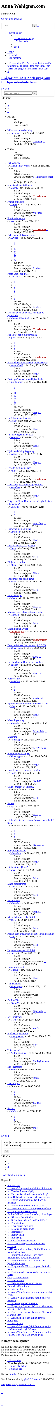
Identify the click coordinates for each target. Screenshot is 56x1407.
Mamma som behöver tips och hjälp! (25, 612)
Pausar (10, 803)
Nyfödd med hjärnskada (19, 468)
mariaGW (15, 681)
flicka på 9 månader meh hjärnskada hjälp (27, 362)
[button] (8, 111)
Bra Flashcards (14, 1066)
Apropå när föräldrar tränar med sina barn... (28, 703)
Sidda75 (37, 781)
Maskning (12, 737)
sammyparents (17, 1036)
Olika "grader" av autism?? (20, 786)
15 (15, 404)
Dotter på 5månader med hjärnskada (25, 379)
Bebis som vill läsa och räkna (21, 235)
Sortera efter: (33, 1142)
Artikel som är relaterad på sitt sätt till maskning (30, 933)
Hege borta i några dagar (19, 418)
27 (15, 260)
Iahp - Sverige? (14, 595)
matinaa (14, 454)
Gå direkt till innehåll (11, 19)
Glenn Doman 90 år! (17, 628)
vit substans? (13, 900)
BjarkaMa (15, 1003)
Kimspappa (16, 648)
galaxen (14, 664)
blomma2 (15, 437)
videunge (14, 133)
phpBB (13, 1374)
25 (15, 254)
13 (15, 398)
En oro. (11, 1108)
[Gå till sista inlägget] (44, 141)
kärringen (15, 531)
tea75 (13, 920)
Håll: (6, 1145)
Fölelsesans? (13, 678)
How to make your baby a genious (24, 770)
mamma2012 (16, 365)
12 (15, 395)
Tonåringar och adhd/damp (20, 578)
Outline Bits (13, 1000)
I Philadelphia (14, 983)
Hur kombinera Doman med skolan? (25, 662)
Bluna (13, 565)
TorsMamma (39, 196)
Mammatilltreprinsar (20, 165)
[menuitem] (24, 38)
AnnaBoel (15, 487)
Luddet (13, 204)
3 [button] (8, 108)
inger (35, 656)
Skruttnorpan (16, 382)
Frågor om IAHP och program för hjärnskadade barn (25, 80)
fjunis (13, 337)
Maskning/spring (15, 720)
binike (13, 470)
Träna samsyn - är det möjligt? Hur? (25, 484)
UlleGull (14, 506)
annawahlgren (17, 631)
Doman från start (15, 967)
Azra (12, 221)
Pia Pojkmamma (18, 1053)
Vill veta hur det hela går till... (22, 917)
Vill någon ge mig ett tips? (20, 434)
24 (15, 251)
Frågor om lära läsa (16, 850)
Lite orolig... (13, 1083)
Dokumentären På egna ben (21, 545)
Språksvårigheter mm (17, 1033)
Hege (36, 373)
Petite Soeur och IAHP (18, 273)
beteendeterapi (14, 1017)
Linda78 (14, 615)
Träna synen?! (14, 1050)
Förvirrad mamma (16, 218)
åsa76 (13, 1019)
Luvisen (14, 237)
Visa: (6, 1142)
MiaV (13, 1111)
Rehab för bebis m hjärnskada (22, 334)
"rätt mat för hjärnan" (17, 867)
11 (15, 393)
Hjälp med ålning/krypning (20, 451)
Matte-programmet (16, 883)
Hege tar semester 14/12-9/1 (21, 950)
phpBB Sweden (32, 1379)
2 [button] (8, 106)
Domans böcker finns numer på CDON (26, 645)
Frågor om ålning (15, 201)
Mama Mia (15, 723)
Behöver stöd (14, 163)
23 (15, 249)
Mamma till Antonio (20, 318)
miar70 (13, 581)
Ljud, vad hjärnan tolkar (19, 529)
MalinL (14, 188)
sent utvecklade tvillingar (19, 185)
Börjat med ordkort (16, 562)
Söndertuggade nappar (18, 753)
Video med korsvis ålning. (20, 130)
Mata (35, 556)
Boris (13, 1069)
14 (15, 401)
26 (15, 257)
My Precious (39, 748)
